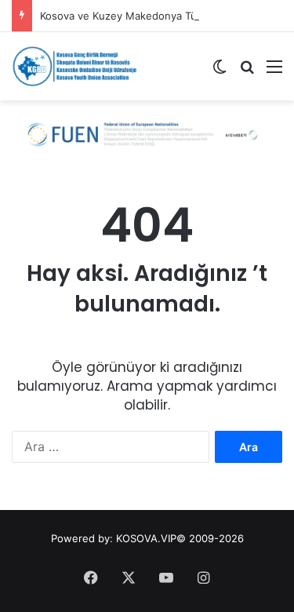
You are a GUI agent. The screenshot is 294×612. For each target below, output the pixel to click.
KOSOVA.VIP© (151, 538)
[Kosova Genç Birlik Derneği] (74, 66)
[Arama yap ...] (247, 71)
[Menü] (274, 71)
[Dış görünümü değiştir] (219, 71)
